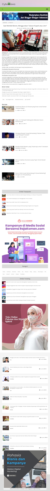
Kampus (34, 271)
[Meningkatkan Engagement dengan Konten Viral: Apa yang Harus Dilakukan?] (5, 290)
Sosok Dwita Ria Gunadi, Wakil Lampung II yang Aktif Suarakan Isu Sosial (24, 416)
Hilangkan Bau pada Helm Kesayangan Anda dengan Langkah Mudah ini (16, 92)
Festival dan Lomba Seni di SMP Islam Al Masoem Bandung (22, 446)
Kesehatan (16, 123)
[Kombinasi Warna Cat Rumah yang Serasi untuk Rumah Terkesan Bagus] (8, 108)
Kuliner (19, 271)
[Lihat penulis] (32, 28)
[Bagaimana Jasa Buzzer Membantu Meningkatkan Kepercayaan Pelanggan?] (5, 297)
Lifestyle (17, 274)
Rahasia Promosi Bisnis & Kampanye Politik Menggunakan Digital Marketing (25, 488)
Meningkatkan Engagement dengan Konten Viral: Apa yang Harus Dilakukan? (21, 289)
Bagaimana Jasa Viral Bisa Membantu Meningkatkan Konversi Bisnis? (20, 292)
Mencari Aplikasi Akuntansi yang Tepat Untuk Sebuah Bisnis (30, 160)
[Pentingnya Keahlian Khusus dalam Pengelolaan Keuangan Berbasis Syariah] (7, 378)
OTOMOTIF (10, 22)
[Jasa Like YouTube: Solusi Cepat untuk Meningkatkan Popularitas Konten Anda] (5, 283)
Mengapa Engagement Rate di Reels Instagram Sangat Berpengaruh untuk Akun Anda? (23, 285)
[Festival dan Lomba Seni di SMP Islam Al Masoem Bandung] (7, 448)
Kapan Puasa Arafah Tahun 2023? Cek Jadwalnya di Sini (17, 202)
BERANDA (5, 22)
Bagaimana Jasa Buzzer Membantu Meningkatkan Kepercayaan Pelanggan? (21, 296)
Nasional (26, 271)
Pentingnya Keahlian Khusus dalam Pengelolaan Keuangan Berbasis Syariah (25, 376)
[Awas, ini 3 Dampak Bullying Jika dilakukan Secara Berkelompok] (8, 122)
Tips (16, 110)
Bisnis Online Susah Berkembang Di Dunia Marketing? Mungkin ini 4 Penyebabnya (30, 174)
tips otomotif (27, 99)
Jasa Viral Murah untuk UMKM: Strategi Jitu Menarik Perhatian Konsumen (20, 300)
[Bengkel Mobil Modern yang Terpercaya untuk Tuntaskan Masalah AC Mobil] (8, 148)
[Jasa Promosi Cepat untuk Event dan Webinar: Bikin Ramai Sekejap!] (7, 437)
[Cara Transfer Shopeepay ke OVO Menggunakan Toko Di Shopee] (5, 199)
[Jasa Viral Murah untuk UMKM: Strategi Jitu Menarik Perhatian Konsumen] (5, 301)
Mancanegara (40, 271)
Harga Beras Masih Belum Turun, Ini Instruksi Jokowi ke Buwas (18, 213)
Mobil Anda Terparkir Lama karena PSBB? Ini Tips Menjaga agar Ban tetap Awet (18, 95)
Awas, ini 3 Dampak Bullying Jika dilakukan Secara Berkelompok (29, 120)
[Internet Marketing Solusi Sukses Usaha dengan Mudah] (7, 369)
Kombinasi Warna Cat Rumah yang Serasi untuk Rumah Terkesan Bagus (30, 107)
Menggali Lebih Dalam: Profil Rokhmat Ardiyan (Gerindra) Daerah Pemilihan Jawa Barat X (27, 357)
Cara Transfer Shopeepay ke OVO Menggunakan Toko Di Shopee (19, 198)
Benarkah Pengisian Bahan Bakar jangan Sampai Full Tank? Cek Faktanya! (16, 94)
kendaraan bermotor (19, 99)
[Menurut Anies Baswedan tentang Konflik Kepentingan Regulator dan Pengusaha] (5, 206)
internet (12, 274)
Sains (4, 274)
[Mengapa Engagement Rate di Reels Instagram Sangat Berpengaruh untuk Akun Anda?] (5, 286)
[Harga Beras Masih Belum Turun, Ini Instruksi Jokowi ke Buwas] (5, 213)
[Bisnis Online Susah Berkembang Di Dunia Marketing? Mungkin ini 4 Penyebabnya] (8, 176)
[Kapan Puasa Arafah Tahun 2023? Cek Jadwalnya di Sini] (5, 202)
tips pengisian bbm (9, 99)
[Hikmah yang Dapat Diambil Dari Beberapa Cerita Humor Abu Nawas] (5, 210)
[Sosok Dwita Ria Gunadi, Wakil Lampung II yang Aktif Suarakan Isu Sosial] (7, 418)
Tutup (45, 449)
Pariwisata (8, 271)
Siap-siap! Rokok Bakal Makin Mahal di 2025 (18, 426)
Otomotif (16, 150)
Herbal (4, 271)
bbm (3, 99)
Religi (31, 271)
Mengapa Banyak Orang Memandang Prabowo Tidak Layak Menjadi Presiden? (30, 134)
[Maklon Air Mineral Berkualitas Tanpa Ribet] (7, 397)
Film (45, 271)
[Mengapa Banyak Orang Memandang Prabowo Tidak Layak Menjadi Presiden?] (8, 135)
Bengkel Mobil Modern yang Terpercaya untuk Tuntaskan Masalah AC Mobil (31, 147)
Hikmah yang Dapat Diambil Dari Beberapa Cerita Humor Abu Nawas (20, 209)
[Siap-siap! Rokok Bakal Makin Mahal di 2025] (7, 427)
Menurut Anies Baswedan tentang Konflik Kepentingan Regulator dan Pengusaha (22, 205)
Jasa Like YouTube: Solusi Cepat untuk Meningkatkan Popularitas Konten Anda (21, 282)
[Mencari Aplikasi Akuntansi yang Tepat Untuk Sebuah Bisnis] (8, 161)
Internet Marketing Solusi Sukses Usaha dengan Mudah (21, 367)
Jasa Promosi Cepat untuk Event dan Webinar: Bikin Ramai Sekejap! (23, 435)
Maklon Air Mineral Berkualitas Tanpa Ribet (18, 396)
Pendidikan (22, 274)
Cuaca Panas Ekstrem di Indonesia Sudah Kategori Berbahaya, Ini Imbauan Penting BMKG (24, 194)
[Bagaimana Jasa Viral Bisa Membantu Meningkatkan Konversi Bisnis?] (5, 294)
